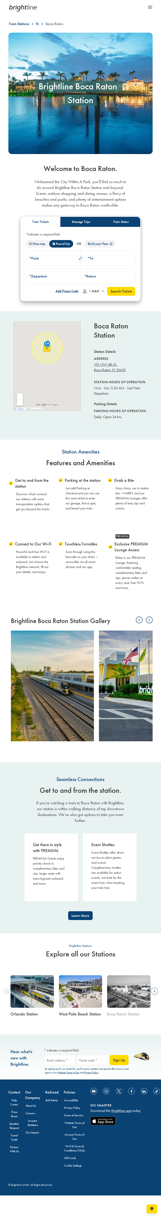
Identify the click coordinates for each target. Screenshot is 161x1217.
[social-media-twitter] (119, 1091)
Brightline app (121, 1110)
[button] (53, 258)
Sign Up (119, 1060)
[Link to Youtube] (93, 1091)
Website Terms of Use (68, 1072)
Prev (139, 620)
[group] (129, 997)
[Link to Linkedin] (144, 1091)
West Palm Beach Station (80, 1014)
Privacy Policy (91, 1072)
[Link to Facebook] (131, 1091)
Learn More (80, 915)
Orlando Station (24, 1014)
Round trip (63, 244)
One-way (38, 244)
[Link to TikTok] (156, 1091)
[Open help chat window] (152, 1208)
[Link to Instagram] (106, 1091)
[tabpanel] (80, 264)
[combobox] (53, 258)
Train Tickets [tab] (40, 222)
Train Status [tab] (121, 222)
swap (80, 258)
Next (149, 620)
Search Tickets (121, 291)
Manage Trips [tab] (81, 222)
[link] (32, 997)
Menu (150, 7)
